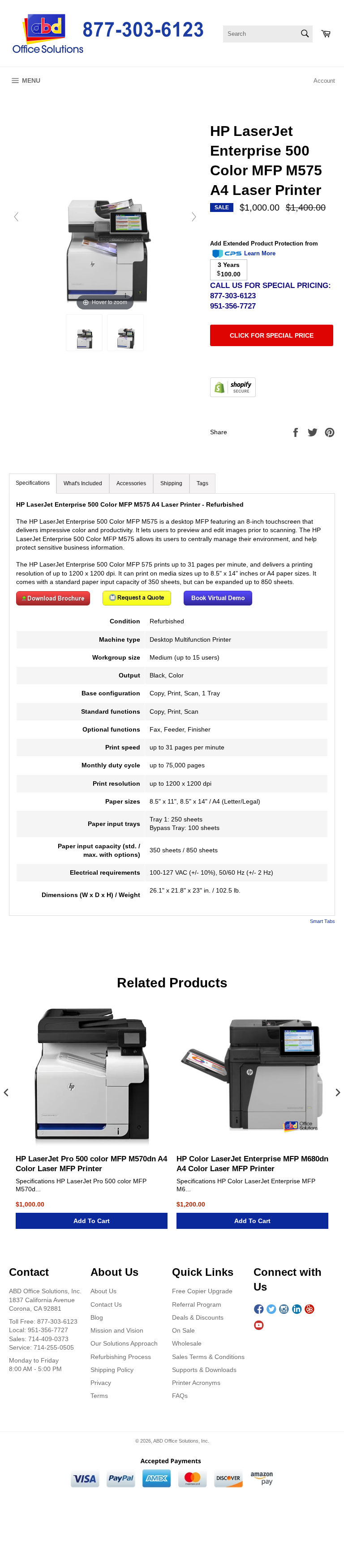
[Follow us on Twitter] (271, 1309)
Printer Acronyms (196, 1382)
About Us (103, 1291)
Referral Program (196, 1304)
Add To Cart (91, 1220)
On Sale (183, 1330)
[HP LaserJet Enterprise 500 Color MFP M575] (84, 333)
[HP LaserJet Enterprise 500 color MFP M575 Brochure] (53, 603)
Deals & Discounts (198, 1317)
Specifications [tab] (33, 483)
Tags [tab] (202, 483)
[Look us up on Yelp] (309, 1309)
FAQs (180, 1395)
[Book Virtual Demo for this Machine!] (218, 603)
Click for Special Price (272, 335)
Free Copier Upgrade (202, 1291)
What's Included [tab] (83, 483)
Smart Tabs (322, 921)
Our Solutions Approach (124, 1343)
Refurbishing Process (120, 1356)
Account (324, 80)
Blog (96, 1317)
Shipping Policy (111, 1369)
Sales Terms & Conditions (208, 1356)
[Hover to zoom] (105, 216)
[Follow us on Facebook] (259, 1309)
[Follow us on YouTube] (259, 1326)
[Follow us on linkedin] (297, 1309)
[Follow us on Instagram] (284, 1309)
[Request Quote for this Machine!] (137, 603)
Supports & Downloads (204, 1369)
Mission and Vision (116, 1330)
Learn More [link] (259, 253)
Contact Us (106, 1304)
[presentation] (6, 1093)
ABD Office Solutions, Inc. (181, 1441)
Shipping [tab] (171, 483)
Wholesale (187, 1343)
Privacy (100, 1382)
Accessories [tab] (131, 483)
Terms (99, 1395)
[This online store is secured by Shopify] (233, 394)
